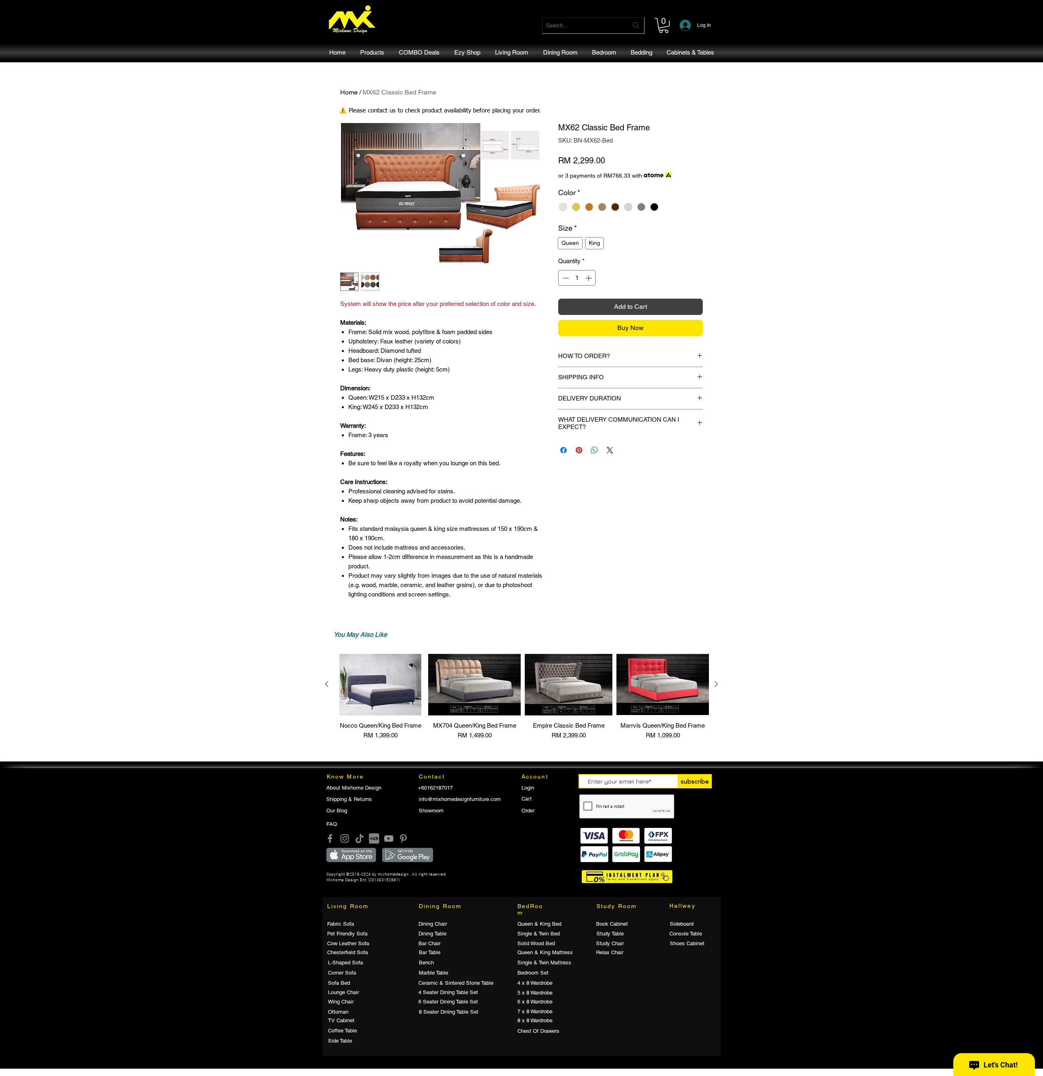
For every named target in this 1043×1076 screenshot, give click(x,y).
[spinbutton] (577, 278)
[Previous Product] (327, 684)
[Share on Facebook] (563, 450)
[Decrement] (564, 278)
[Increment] (589, 278)
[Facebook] (330, 838)
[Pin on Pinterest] (579, 450)
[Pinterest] (403, 838)
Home (349, 92)
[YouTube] (388, 838)
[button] (664, 25)
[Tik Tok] (359, 838)
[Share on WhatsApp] (594, 450)
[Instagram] (344, 838)
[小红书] (374, 838)
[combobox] (593, 25)
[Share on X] (610, 450)
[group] (521, 701)
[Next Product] (716, 684)
